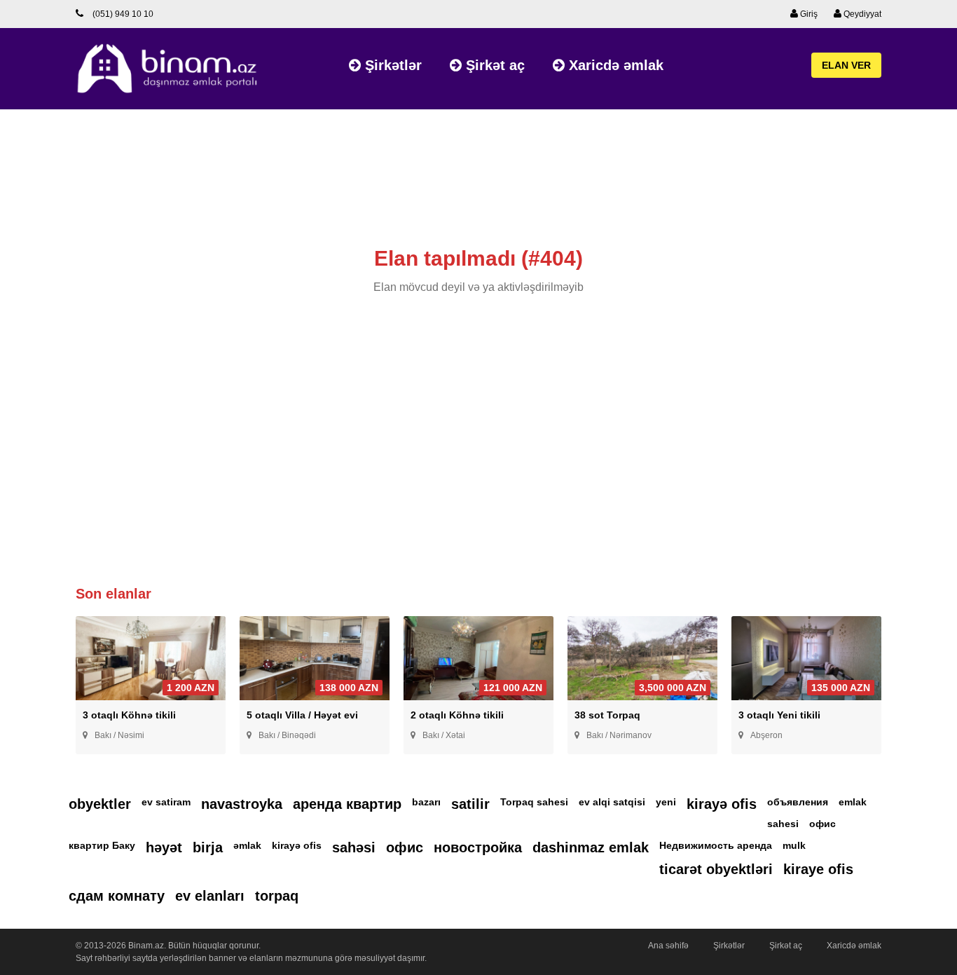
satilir (470, 804)
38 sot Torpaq (607, 715)
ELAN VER (846, 65)
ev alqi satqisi (612, 801)
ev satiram (166, 801)
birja (208, 847)
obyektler (100, 804)
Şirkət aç (493, 65)
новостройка (478, 847)
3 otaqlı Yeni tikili (779, 715)
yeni (666, 801)
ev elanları (210, 896)
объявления (797, 801)
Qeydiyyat (861, 14)
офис (822, 823)
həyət (164, 847)
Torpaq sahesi (534, 801)
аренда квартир (347, 804)
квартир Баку (102, 845)
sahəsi (354, 847)
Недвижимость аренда (715, 845)
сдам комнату (117, 896)
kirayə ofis (722, 804)
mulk (794, 845)
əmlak (247, 845)
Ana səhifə (668, 945)
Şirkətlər (391, 65)
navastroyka (241, 804)
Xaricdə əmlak (614, 65)
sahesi (783, 823)
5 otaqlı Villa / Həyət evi (302, 715)
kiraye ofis (818, 869)
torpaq (276, 896)
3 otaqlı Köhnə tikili (129, 715)
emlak (853, 801)
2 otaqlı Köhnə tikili (457, 715)
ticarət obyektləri (716, 869)
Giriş (808, 14)
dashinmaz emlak (590, 847)
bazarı (426, 801)
